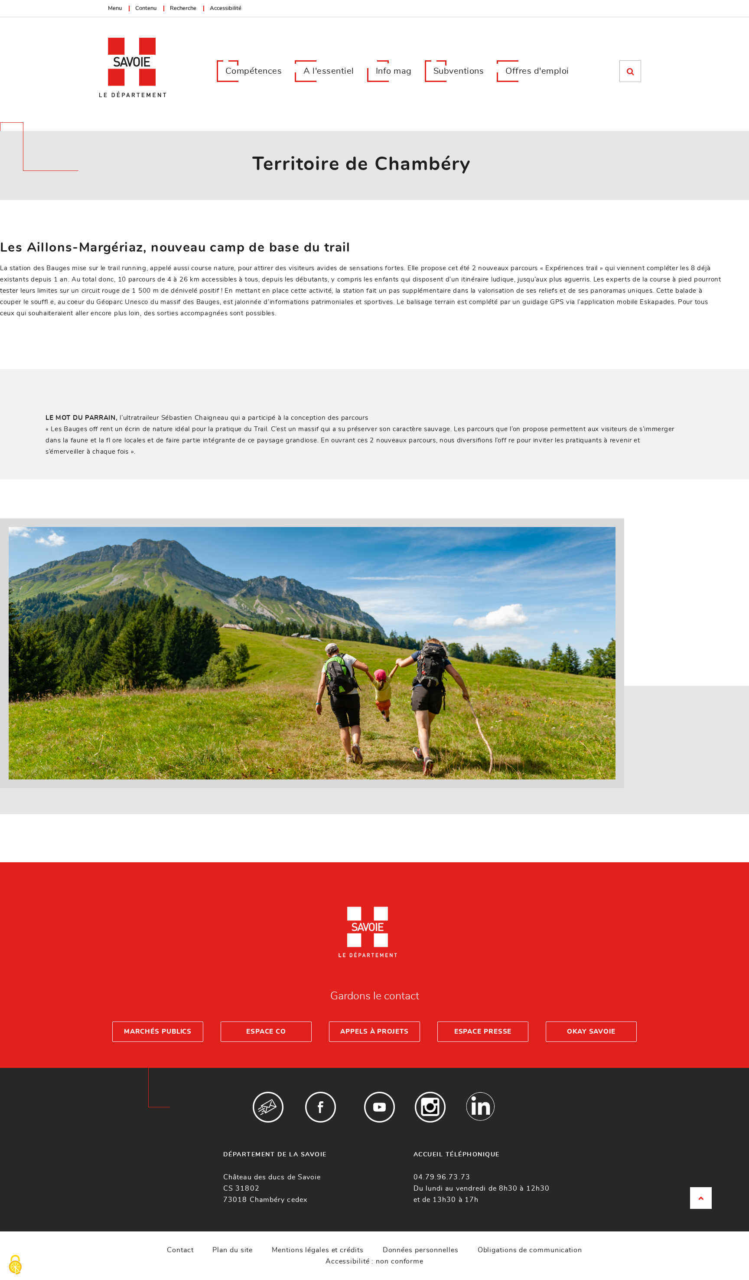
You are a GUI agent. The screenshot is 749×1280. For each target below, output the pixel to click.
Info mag (394, 71)
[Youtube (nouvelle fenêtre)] (379, 1107)
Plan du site (232, 1250)
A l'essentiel (328, 71)
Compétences (253, 71)
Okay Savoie (591, 1031)
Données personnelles (421, 1250)
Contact (180, 1250)
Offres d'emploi (537, 71)
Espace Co (266, 1031)
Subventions (458, 71)
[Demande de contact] (268, 1107)
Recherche (183, 8)
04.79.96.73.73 (442, 1177)
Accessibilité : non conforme (374, 1261)
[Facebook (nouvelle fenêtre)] (320, 1107)
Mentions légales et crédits (317, 1250)
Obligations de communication (530, 1250)
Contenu (145, 8)
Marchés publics (158, 1031)
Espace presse (483, 1031)
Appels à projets (374, 1031)
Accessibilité (225, 8)
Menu (115, 8)
